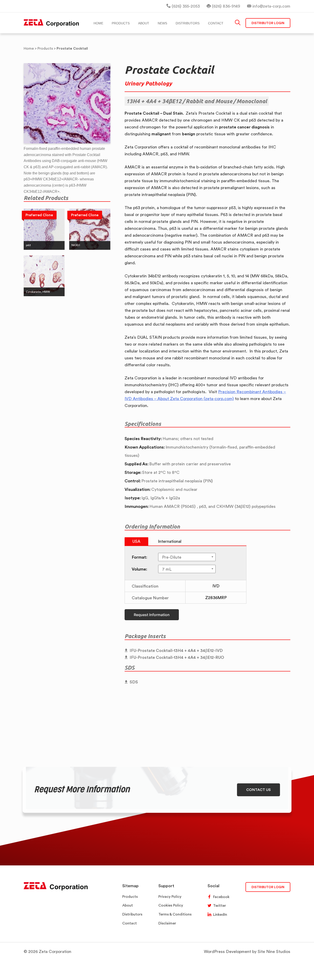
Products (130, 896)
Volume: (139, 568)
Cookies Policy (170, 905)
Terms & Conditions (174, 914)
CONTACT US (258, 789)
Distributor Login (267, 23)
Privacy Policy (169, 896)
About (127, 905)
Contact (129, 923)
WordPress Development (227, 951)
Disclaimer (167, 923)
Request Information (152, 614)
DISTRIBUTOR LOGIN (267, 887)
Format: (139, 557)
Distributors (132, 914)
